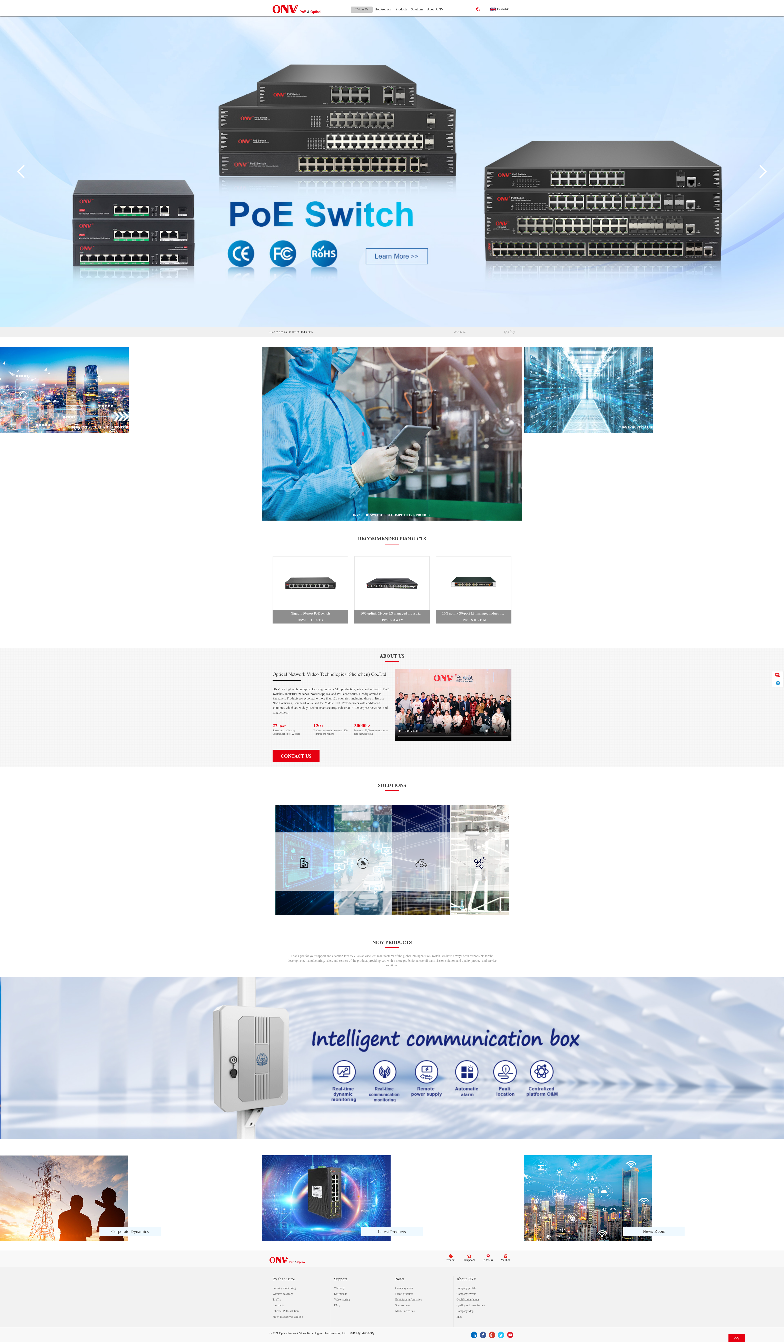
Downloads (340, 1293)
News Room (654, 1231)
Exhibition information (408, 1299)
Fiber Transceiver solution (288, 1316)
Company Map (465, 1311)
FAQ (337, 1305)
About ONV (435, 9)
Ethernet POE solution (286, 1311)
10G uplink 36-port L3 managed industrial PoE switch (473, 613)
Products (401, 9)
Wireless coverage (283, 1293)
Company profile (466, 1288)
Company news (404, 1288)
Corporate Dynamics (130, 1231)
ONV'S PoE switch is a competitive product (392, 515)
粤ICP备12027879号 (362, 1333)
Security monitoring (284, 1288)
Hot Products (383, 9)
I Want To (361, 9)
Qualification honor (468, 1299)
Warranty (339, 1288)
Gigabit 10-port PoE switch (310, 613)
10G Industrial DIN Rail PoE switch (654, 427)
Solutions (417, 9)
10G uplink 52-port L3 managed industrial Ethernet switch (392, 613)
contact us (296, 755)
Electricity (279, 1305)
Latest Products (392, 1231)
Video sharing (342, 1299)
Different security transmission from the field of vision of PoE (130, 427)
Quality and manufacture (471, 1305)
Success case (402, 1305)
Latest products (404, 1293)
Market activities (404, 1311)
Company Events (466, 1293)
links (459, 1316)
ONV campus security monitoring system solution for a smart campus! (310, 332)
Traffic (277, 1299)
